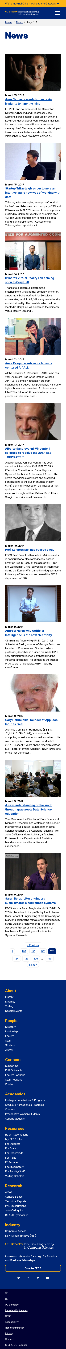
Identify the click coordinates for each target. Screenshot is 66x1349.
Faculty (9, 1036)
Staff (8, 1040)
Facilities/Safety (14, 1166)
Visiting (9, 1006)
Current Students (15, 1118)
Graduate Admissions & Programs (24, 1104)
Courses (10, 1109)
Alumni (9, 1049)
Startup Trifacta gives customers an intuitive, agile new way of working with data (32, 193)
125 (26, 958)
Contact (9, 1084)
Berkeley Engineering (16, 1310)
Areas (8, 1192)
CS (6, 1299)
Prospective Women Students (22, 1114)
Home (8, 22)
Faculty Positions (15, 1075)
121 (33, 951)
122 (43, 951)
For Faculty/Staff (15, 1171)
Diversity (10, 1001)
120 (24, 951)
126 (36, 958)
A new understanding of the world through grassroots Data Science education (28, 809)
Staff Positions (13, 1079)
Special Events (13, 1010)
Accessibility (12, 1322)
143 (49, 958)
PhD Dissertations (15, 1205)
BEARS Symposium (16, 1215)
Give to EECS (33, 1268)
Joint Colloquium (14, 1210)
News (19, 22)
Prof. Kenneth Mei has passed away (29, 549)
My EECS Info (13, 1139)
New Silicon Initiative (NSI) (20, 1235)
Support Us (11, 1065)
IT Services (11, 1162)
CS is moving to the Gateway (39, 3)
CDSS (8, 1316)
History (9, 997)
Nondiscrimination (14, 1327)
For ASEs (10, 1157)
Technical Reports (15, 1201)
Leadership (11, 1031)
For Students (12, 1143)
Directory (10, 1026)
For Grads (10, 1148)
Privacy (9, 1333)
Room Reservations (16, 1134)
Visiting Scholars (14, 1176)
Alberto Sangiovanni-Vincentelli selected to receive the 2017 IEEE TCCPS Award (28, 453)
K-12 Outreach (13, 1070)
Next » (34, 964)
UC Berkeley (12, 1304)
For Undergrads (14, 1153)
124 (16, 958)
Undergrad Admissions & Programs (25, 1100)
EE (6, 1293)
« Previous (34, 945)
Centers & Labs (14, 1196)
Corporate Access (15, 1231)
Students (10, 1045)
